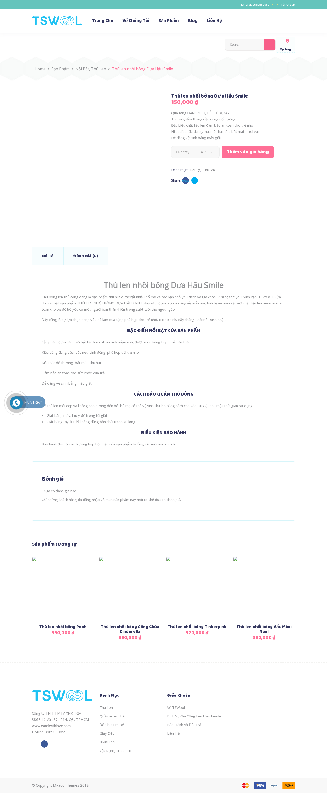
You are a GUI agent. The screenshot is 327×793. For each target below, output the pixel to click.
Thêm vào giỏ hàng (248, 152)
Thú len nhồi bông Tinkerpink (197, 627)
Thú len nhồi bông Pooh (63, 627)
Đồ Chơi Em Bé (112, 724)
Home (40, 68)
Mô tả (48, 256)
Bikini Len (107, 741)
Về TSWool (176, 707)
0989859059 (261, 4)
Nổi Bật (82, 68)
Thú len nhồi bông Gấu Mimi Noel (264, 629)
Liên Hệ (173, 733)
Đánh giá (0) (85, 256)
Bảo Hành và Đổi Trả (184, 724)
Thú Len (98, 68)
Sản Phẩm (60, 68)
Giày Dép (107, 733)
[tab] (47, 256)
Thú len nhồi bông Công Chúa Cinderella (130, 629)
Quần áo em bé (112, 716)
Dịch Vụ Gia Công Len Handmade (194, 716)
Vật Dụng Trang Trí (115, 750)
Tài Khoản (288, 4)
